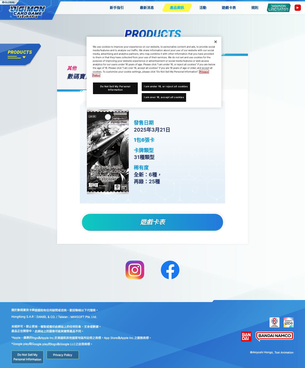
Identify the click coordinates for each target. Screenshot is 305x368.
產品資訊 (177, 8)
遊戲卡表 (229, 8)
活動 (202, 8)
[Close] (215, 41)
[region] (154, 72)
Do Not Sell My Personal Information (115, 88)
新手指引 (117, 8)
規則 (254, 8)
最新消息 (147, 8)
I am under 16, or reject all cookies (166, 86)
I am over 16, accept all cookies (164, 97)
